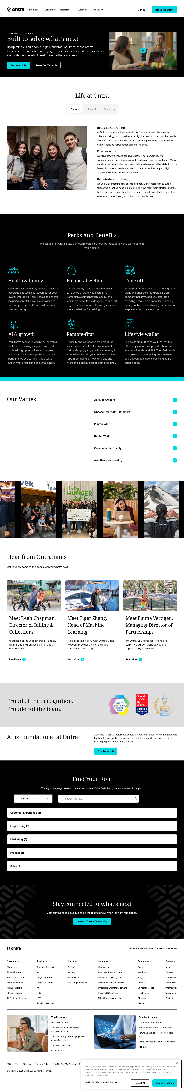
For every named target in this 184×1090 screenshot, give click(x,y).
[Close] (177, 1063)
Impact (92, 109)
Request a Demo (164, 9)
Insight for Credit (45, 982)
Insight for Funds (45, 977)
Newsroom (170, 993)
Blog (140, 977)
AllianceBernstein (15, 972)
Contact (169, 998)
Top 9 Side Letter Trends (151, 1022)
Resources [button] (65, 9)
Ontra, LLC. (29, 1071)
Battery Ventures (15, 982)
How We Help (104, 967)
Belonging (109, 109)
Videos (141, 982)
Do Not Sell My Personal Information (102, 1082)
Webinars (142, 972)
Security (71, 972)
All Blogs (143, 1047)
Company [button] (95, 9)
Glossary (142, 998)
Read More (15, 659)
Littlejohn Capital (14, 993)
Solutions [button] (49, 9)
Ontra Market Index (60, 1022)
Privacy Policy (42, 1064)
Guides (141, 967)
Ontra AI (71, 967)
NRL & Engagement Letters (110, 998)
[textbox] (33, 799)
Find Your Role (18, 65)
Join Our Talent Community (92, 921)
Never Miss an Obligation (110, 977)
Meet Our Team (44, 65)
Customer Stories (146, 988)
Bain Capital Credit (15, 977)
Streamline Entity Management (112, 988)
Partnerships (73, 977)
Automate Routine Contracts (111, 972)
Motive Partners (14, 988)
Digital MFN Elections (108, 993)
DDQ (39, 993)
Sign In (141, 9)
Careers (169, 972)
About (168, 967)
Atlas (39, 988)
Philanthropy (171, 988)
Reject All (140, 1083)
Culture (75, 109)
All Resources (57, 1050)
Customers (83, 9)
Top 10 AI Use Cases (61, 1045)
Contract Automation (46, 967)
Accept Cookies (165, 1083)
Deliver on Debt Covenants (111, 982)
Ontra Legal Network (77, 982)
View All (141, 1003)
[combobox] (33, 799)
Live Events (143, 993)
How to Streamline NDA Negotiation (155, 1027)
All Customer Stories (16, 998)
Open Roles (171, 977)
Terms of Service (23, 1064)
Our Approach (106, 751)
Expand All (151, 798)
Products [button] (33, 9)
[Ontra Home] (15, 9)
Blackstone (12, 967)
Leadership (170, 982)
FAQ (9, 1064)
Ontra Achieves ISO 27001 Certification (157, 1041)
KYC (39, 998)
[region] (131, 1074)
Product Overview (45, 1003)
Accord (40, 972)
